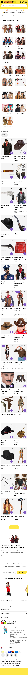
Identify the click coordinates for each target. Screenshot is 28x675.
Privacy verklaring (4, 661)
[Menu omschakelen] (2, 2)
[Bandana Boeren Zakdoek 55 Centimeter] (20, 247)
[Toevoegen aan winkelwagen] (11, 152)
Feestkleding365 (8, 665)
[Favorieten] (20, 2)
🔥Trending (5, 12)
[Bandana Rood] (7, 146)
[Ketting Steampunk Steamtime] (20, 431)
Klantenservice (21, 12)
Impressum (9, 663)
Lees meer (3, 555)
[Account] (23, 2)
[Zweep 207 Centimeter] (7, 482)
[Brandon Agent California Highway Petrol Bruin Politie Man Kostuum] (20, 404)
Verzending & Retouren (6, 659)
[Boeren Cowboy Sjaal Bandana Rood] (20, 272)
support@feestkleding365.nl (19, 637)
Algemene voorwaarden (20, 659)
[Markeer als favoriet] (12, 140)
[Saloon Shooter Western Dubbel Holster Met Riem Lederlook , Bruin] (20, 380)
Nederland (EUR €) (7, 648)
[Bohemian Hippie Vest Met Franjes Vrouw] (7, 506)
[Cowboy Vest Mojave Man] (7, 298)
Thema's (4, 15)
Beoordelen (3, 663)
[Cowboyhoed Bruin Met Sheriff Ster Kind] (20, 326)
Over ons (13, 659)
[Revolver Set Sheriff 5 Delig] (20, 171)
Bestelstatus (13, 12)
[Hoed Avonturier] (7, 326)
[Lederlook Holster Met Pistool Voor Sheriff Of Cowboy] (7, 404)
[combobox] (14, 5)
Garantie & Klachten (17, 661)
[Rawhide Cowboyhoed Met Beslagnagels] (7, 223)
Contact (10, 661)
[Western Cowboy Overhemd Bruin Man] (20, 352)
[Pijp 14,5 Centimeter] (20, 223)
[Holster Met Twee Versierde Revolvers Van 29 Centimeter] (20, 482)
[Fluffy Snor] (7, 272)
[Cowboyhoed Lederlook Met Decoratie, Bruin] (20, 146)
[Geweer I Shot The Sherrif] (20, 506)
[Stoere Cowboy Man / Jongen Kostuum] (20, 298)
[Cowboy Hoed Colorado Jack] (7, 455)
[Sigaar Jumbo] (7, 171)
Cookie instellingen (16, 663)
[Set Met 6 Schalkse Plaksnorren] (7, 380)
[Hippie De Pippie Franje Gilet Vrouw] (20, 455)
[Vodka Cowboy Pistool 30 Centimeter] (7, 247)
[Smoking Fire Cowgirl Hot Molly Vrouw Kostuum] (7, 352)
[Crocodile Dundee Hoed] (7, 431)
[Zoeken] (25, 6)
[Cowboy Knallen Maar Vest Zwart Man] (20, 195)
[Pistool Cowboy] (7, 195)
